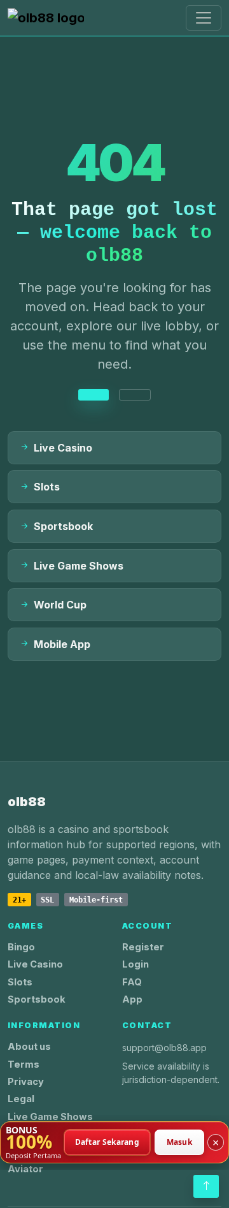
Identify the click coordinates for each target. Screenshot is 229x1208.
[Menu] (203, 18)
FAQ (132, 982)
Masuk (180, 1142)
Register (143, 947)
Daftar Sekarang (107, 1142)
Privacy (26, 1081)
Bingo (21, 947)
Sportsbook (37, 999)
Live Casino (35, 964)
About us (29, 1046)
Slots (20, 982)
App (132, 999)
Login (135, 964)
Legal (21, 1099)
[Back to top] (206, 1186)
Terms (23, 1064)
